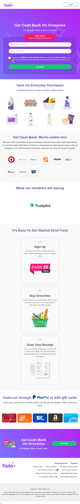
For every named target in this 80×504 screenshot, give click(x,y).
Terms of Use (26, 57)
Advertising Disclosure (69, 473)
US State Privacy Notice (69, 467)
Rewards (74, 463)
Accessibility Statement (69, 477)
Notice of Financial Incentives (47, 473)
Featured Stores (60, 463)
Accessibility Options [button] (46, 477)
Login (70, 4)
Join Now (40, 67)
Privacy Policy (39, 57)
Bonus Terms (61, 57)
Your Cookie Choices (70, 470)
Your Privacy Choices (46, 470)
